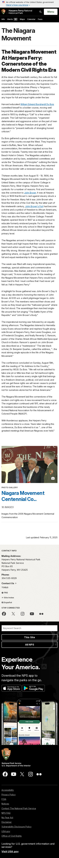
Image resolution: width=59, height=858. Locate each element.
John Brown (30, 192)
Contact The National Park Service (19, 808)
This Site (29, 637)
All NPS (29, 644)
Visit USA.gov (10, 851)
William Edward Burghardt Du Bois (37, 104)
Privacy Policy (9, 794)
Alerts (11, 19)
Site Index (8, 597)
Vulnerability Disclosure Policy (16, 826)
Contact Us (8, 583)
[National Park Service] (3, 12)
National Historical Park (20, 11)
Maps (22, 19)
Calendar (31, 19)
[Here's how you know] (29, 4)
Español (7, 602)
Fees (40, 19)
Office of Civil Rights (12, 836)
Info (3, 19)
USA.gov (6, 831)
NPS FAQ (6, 813)
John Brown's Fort (34, 206)
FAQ (5, 592)
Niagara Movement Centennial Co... (23, 496)
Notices (5, 803)
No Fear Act (7, 817)
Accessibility (8, 790)
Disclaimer (7, 822)
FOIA (4, 799)
